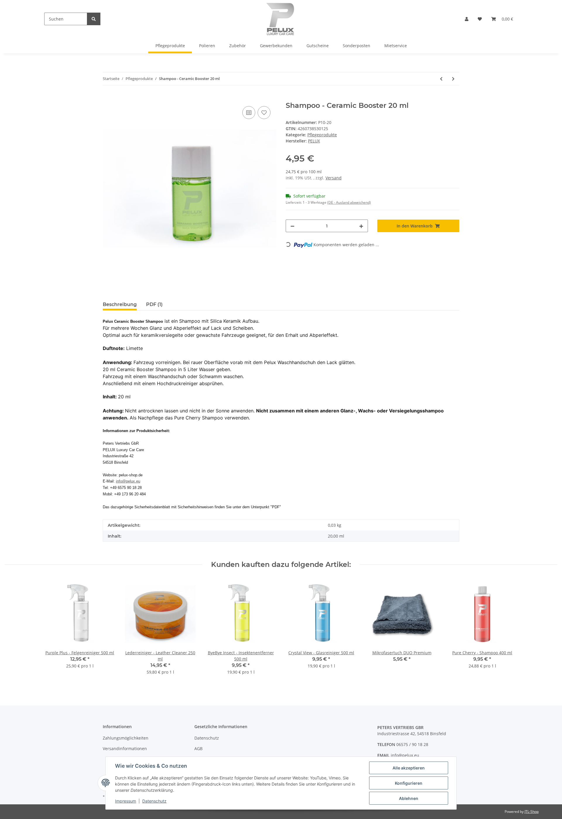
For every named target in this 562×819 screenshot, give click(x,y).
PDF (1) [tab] (154, 304)
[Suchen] (93, 19)
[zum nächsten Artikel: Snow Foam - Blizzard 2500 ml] (453, 78)
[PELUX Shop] (280, 19)
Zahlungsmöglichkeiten (125, 738)
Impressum (125, 800)
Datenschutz (206, 738)
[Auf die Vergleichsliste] (248, 112)
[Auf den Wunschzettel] (264, 112)
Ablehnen (408, 798)
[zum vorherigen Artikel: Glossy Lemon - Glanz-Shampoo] (441, 78)
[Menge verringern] (292, 226)
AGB (198, 748)
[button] (466, 19)
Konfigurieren (408, 783)
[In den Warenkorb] (107, 98)
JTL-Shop (532, 811)
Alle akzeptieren (409, 767)
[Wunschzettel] (479, 19)
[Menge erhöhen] (361, 226)
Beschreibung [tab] (120, 304)
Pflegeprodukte (322, 134)
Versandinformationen (125, 748)
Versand (333, 178)
